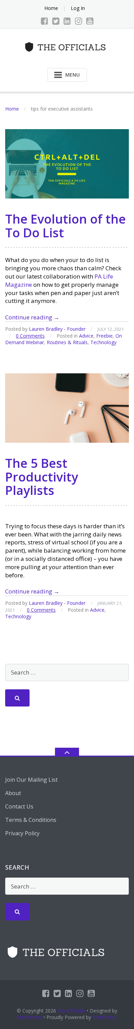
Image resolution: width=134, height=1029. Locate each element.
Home (51, 8)
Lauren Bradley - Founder (57, 329)
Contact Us (19, 806)
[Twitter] (55, 21)
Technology (103, 342)
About (13, 793)
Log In (78, 8)
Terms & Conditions (30, 820)
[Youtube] (89, 21)
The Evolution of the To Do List (65, 226)
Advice (86, 335)
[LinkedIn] (67, 21)
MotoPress (29, 1017)
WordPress (104, 1017)
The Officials (71, 1010)
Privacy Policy (22, 833)
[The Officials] (67, 46)
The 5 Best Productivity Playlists (41, 477)
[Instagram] (78, 21)
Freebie (104, 335)
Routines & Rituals (67, 342)
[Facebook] (44, 21)
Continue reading (32, 317)
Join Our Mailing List (31, 779)
